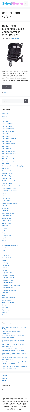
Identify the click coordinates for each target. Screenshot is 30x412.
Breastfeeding (6, 200)
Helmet (4, 240)
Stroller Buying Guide (8, 302)
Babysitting (5, 168)
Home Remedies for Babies (10, 245)
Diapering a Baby (7, 215)
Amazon (6, 92)
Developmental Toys (8, 213)
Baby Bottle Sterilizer (8, 128)
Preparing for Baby (7, 287)
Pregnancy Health (7, 282)
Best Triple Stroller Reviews (10, 191)
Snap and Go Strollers (8, 297)
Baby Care (5, 133)
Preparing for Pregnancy (9, 290)
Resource (5, 292)
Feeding (4, 228)
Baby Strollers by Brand (9, 158)
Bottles (4, 193)
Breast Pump (6, 198)
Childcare (5, 210)
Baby (3, 119)
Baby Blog (5, 121)
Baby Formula (6, 136)
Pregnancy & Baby (7, 272)
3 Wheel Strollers (7, 114)
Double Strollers (7, 223)
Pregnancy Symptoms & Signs (11, 285)
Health (4, 238)
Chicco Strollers (6, 208)
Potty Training (6, 268)
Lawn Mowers (6, 253)
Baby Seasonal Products (9, 153)
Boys (3, 196)
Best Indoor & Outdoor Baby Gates (12, 186)
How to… (4, 248)
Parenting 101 (6, 265)
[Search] (26, 101)
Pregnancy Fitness (7, 280)
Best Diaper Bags (7, 183)
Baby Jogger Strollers (8, 143)
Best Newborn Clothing (9, 188)
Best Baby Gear (6, 178)
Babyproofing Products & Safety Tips (13, 166)
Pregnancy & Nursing (8, 275)
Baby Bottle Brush (7, 124)
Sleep (3, 295)
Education (5, 225)
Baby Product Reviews (8, 151)
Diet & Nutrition (6, 218)
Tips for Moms (6, 310)
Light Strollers (6, 255)
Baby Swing (5, 163)
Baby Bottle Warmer (8, 131)
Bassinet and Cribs (7, 171)
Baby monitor (6, 146)
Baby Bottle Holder (7, 126)
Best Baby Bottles (7, 173)
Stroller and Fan (7, 300)
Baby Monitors (6, 148)
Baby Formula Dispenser (9, 138)
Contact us (5, 375)
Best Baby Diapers (7, 176)
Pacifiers (4, 260)
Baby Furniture (6, 141)
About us (4, 380)
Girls (3, 233)
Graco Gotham (6, 235)
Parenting (5, 263)
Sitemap (4, 378)
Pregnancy (5, 270)
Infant (4, 250)
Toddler (4, 312)
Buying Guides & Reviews (9, 203)
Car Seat (4, 205)
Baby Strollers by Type (8, 161)
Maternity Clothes (7, 258)
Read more (7, 87)
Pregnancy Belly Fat (8, 277)
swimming (5, 307)
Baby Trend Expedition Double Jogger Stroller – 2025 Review (13, 30)
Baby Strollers (6, 156)
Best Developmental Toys (9, 181)
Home (4, 243)
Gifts (3, 230)
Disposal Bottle (6, 220)
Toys (3, 315)
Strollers (4, 305)
